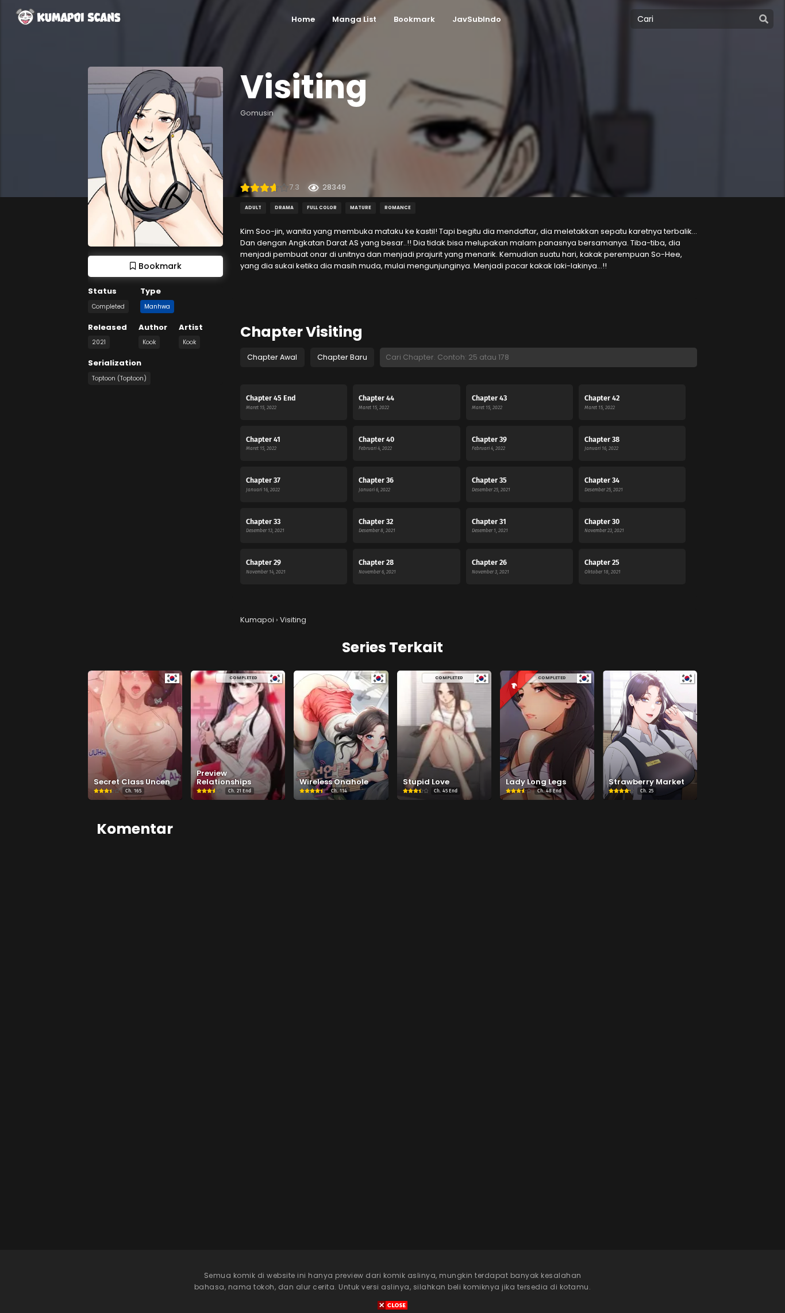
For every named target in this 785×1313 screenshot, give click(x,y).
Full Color (322, 208)
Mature (360, 208)
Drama (284, 208)
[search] (763, 19)
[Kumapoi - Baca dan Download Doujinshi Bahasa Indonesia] (67, 28)
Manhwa (157, 306)
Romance (397, 208)
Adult (253, 208)
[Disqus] (392, 991)
